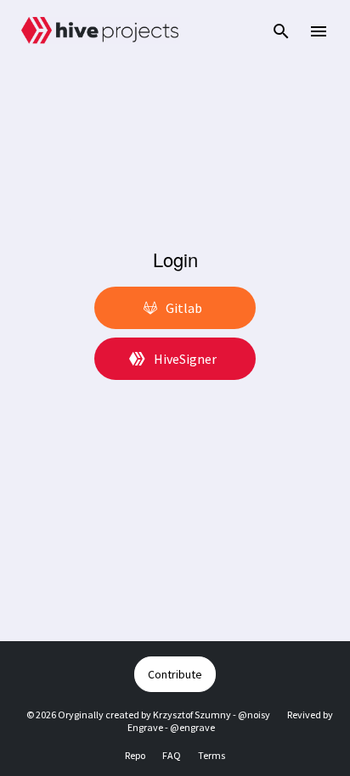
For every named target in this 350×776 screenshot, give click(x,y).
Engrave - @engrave (171, 727)
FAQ (171, 755)
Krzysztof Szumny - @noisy (211, 714)
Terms (211, 755)
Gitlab (184, 307)
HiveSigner (185, 358)
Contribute (175, 674)
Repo (135, 755)
